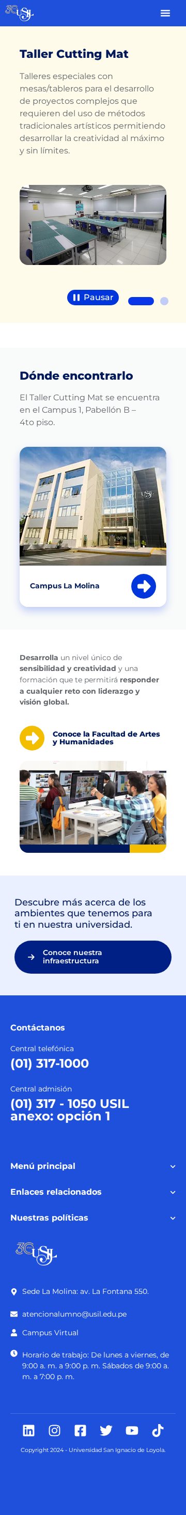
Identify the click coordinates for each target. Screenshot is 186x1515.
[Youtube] (132, 1430)
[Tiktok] (157, 1430)
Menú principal (42, 1166)
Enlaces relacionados (56, 1192)
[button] (141, 301)
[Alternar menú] (165, 13)
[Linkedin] (28, 1430)
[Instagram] (54, 1430)
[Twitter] (106, 1430)
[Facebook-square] (80, 1430)
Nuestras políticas (49, 1218)
